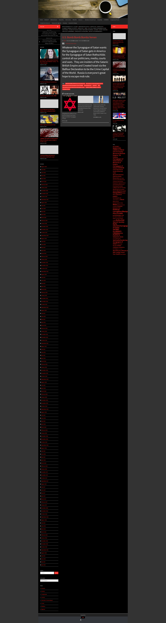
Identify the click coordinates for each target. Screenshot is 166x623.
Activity (43, 591)
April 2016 (43, 529)
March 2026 (43, 181)
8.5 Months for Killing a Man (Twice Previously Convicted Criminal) (119, 70)
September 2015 (44, 550)
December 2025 (44, 190)
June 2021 (43, 352)
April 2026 (43, 178)
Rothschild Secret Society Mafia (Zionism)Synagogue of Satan (73, 87)
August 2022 (44, 310)
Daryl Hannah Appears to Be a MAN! (48, 95)
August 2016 (44, 520)
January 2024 (44, 259)
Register (43, 609)
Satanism (80, 19)
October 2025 (44, 196)
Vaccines (115, 245)
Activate (43, 588)
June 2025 (43, 208)
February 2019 (44, 430)
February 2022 (44, 328)
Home (41, 19)
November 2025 (44, 193)
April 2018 (43, 460)
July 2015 (43, 556)
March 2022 (43, 325)
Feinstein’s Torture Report (47, 600)
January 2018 (44, 469)
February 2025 (44, 220)
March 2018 (43, 463)
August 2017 (44, 484)
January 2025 (44, 223)
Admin (64, 40)
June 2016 (43, 526)
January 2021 (44, 367)
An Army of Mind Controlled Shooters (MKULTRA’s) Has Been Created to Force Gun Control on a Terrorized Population (119, 86)
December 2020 (44, 370)
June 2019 (43, 418)
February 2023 (44, 292)
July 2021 (43, 349)
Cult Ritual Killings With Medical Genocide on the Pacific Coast (47, 156)
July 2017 (43, 487)
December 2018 (44, 436)
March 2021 (43, 361)
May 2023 (43, 283)
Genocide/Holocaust (87, 85)
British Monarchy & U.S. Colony (70, 26)
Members (43, 606)
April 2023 (43, 286)
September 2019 (44, 409)
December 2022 (44, 298)
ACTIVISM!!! (116, 146)
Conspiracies (44, 594)
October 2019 (44, 406)
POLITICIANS (118, 213)
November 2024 (44, 229)
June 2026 (43, 172)
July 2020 (43, 385)
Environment (121, 189)
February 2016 (44, 535)
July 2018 (43, 451)
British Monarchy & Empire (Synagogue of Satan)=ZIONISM (73, 85)
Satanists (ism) (118, 237)
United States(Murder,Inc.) (95, 31)
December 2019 (44, 400)
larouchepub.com (117, 198)
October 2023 (44, 268)
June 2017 (43, 490)
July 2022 (43, 313)
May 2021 (43, 355)
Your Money (123, 254)
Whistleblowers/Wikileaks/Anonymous (123, 250)
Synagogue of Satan (66, 89)
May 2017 (43, 493)
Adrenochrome (54, 19)
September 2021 (44, 343)
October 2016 (44, 514)
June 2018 (43, 454)
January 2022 (44, 331)
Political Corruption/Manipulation (97, 28)
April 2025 (43, 214)
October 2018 (44, 442)
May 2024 (43, 247)
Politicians (65, 29)
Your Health (116, 254)
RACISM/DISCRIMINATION (118, 216)
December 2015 (44, 541)
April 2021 (43, 358)
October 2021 (44, 340)
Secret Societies (103, 29)
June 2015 (43, 559)
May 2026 (43, 175)
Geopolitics (61, 19)
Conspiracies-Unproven (45, 23)
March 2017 (43, 499)
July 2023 (43, 277)
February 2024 (44, 256)
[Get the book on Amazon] (57, 26)
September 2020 (44, 379)
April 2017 (43, 496)
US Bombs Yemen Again (70, 43)
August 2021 (44, 346)
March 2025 (43, 217)
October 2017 (44, 478)
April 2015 (43, 565)
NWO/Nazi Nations (121, 204)
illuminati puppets (117, 195)
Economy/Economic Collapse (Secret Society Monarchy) (119, 187)
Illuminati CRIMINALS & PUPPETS (69, 28)
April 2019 (43, 424)
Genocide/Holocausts (84, 26)
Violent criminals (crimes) (118, 246)
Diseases (123, 184)
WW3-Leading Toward (119, 252)
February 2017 (44, 502)
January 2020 (44, 397)
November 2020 (44, 373)
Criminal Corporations (118, 181)
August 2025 (44, 202)
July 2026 (43, 169)
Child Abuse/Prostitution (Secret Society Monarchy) (118, 175)
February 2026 (44, 184)
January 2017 (44, 505)
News (86, 28)
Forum (42, 603)
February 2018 (44, 466)
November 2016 (44, 511)
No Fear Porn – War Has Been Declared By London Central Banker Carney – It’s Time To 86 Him (49, 61)
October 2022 (44, 304)
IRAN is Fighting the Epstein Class (47, 125)
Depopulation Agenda (56, 23)
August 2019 (44, 412)
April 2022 (43, 322)
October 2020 (44, 376)
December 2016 (44, 508)
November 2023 (44, 265)
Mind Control (68, 19)
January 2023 (44, 295)
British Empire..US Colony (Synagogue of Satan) (94, 83)
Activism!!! (47, 19)
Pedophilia (115, 206)
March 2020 (43, 391)
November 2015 (44, 544)
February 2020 (44, 394)
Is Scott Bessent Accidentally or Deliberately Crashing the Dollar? (48, 110)
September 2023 (44, 271)
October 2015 (44, 547)
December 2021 (44, 334)
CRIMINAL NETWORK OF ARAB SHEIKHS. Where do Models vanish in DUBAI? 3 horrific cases (49, 140)
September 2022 (44, 307)
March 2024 (43, 253)
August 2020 (44, 382)
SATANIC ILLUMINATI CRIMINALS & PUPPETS (93, 87)
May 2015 (43, 562)
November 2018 (44, 439)
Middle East (81, 28)
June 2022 (43, 316)
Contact (43, 597)
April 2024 (43, 250)
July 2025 (43, 205)
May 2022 (43, 319)
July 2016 (43, 523)
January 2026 (44, 187)
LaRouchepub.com (116, 199)
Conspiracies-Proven (114, 19)
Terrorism (119, 244)
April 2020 (43, 388)
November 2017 (44, 475)
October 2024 (44, 232)
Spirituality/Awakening (68, 31)
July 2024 (43, 241)
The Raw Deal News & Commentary (48, 82)
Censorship (99, 19)
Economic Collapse (73, 23)
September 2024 (44, 235)
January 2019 (44, 433)
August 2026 (44, 166)
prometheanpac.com (118, 215)
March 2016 (43, 532)
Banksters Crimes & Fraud (90, 19)
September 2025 (44, 199)
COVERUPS (106, 19)
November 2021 (44, 337)
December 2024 (44, 226)
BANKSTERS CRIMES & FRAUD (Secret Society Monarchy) (75, 83)
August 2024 (44, 238)
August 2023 (44, 274)
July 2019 (43, 415)
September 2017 (44, 481)
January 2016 (44, 538)
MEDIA (122, 199)
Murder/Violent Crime (118, 203)
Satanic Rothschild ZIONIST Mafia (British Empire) (81, 29)
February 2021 (44, 364)
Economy (65, 23)
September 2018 (44, 445)
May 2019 (43, 421)
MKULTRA (75, 19)
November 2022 (44, 301)
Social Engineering (116, 238)
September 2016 (44, 517)
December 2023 (44, 262)
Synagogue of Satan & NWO (81, 31)
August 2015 (44, 553)
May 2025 (43, 211)
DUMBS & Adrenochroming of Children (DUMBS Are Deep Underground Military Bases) (119, 56)
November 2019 (44, 403)
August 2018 (44, 448)
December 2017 (44, 472)
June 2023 (43, 280)
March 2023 (43, 289)
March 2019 (43, 427)
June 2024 (43, 244)
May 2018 (43, 457)
